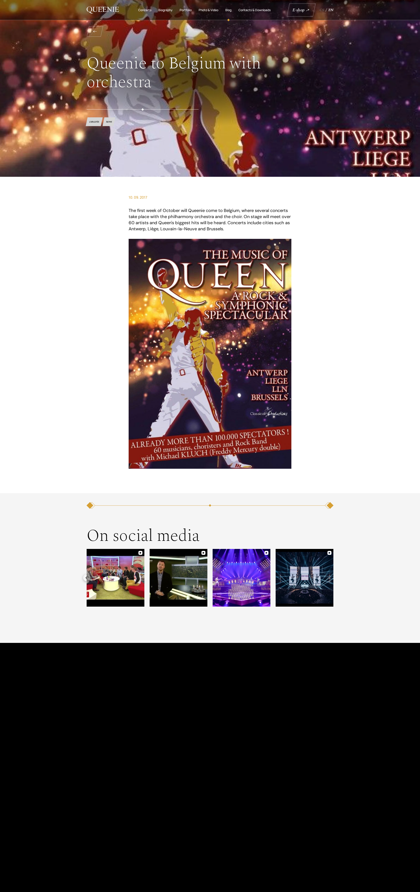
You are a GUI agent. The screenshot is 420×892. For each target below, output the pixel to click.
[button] (86, 577)
